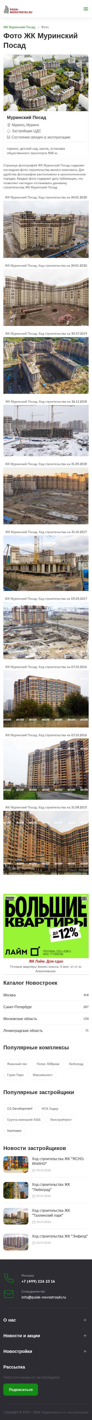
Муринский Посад (26, 117)
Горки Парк (15, 1075)
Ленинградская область (23, 1030)
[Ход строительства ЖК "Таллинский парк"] (15, 1216)
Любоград (76, 1064)
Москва (9, 995)
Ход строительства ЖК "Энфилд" (60, 1236)
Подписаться (21, 1389)
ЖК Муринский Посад (19, 27)
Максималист (42, 1075)
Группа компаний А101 (24, 1120)
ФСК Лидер (50, 1109)
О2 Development (19, 1109)
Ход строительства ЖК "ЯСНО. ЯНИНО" (58, 1161)
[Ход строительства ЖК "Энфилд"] (15, 1242)
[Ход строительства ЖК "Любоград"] (15, 1190)
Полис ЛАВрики (48, 1064)
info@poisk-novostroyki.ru (43, 1297)
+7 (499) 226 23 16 (38, 1281)
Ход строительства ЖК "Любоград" (51, 1187)
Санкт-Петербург (17, 1007)
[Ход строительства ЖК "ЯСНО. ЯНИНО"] (15, 1164)
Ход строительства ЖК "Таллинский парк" (51, 1213)
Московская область (20, 1018)
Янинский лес (17, 1064)
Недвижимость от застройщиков (64, 1412)
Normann (14, 1131)
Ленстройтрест (61, 1120)
